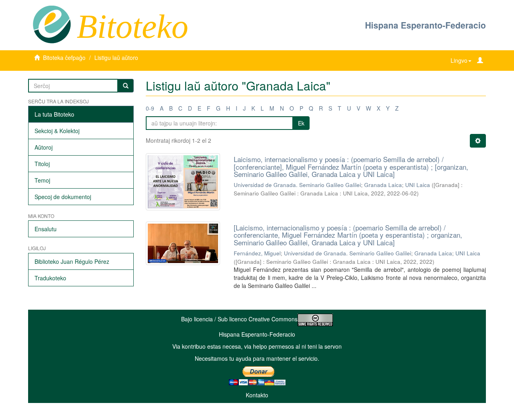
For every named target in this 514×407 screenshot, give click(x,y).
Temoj (42, 180)
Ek (301, 123)
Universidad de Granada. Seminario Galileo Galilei (297, 185)
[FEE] (51, 24)
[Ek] (126, 85)
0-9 (150, 108)
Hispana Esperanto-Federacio (425, 25)
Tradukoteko (50, 278)
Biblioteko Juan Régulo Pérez (72, 261)
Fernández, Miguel (257, 253)
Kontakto (257, 395)
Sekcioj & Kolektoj (57, 131)
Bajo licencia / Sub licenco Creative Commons (239, 319)
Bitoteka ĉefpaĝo (64, 57)
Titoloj (42, 164)
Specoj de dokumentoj (63, 197)
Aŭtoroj (44, 147)
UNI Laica (417, 185)
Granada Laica (383, 185)
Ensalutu (46, 229)
